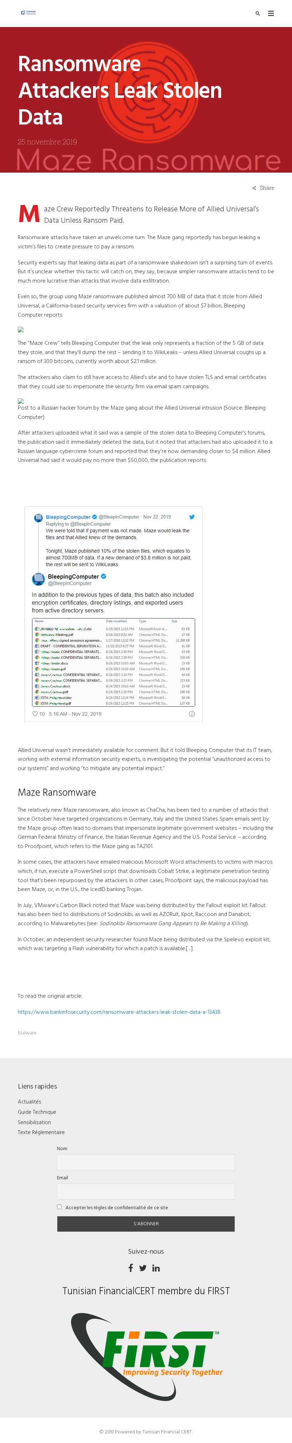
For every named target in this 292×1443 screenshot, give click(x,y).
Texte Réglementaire (41, 1132)
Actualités (29, 1102)
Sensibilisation (34, 1122)
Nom (62, 1149)
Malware (27, 1033)
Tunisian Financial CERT (167, 1432)
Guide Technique (37, 1112)
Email (62, 1178)
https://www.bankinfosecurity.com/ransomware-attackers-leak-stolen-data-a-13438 (119, 1012)
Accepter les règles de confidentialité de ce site (116, 1208)
